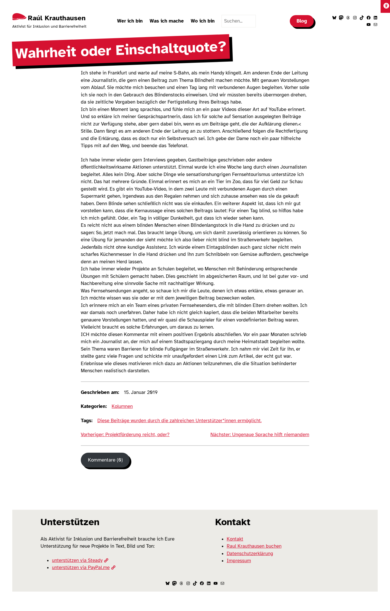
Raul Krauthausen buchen (254, 546)
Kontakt (235, 539)
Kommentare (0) (105, 460)
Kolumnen (122, 406)
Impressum (239, 561)
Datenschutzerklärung (250, 554)
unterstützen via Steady (77, 560)
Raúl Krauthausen (57, 18)
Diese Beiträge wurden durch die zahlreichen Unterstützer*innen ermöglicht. (179, 421)
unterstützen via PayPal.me (81, 567)
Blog (302, 21)
